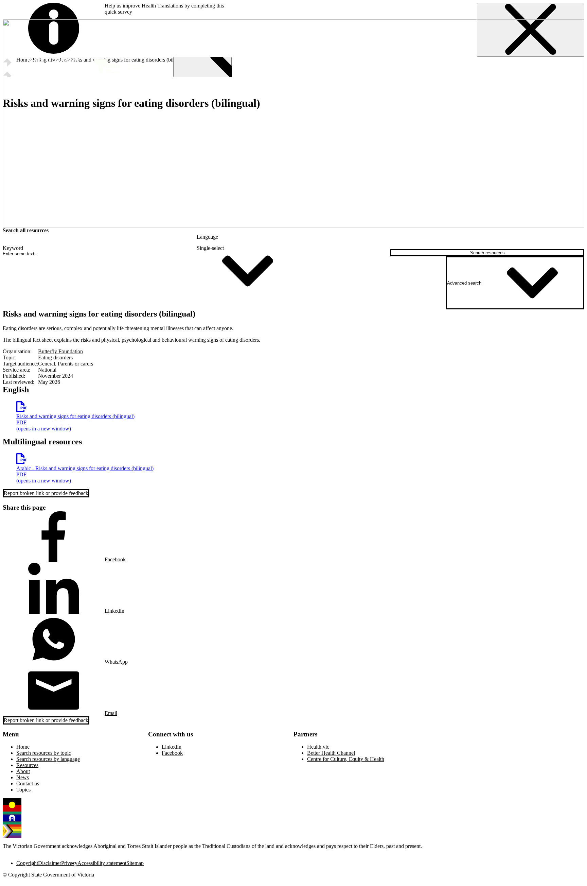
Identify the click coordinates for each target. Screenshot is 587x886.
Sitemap (135, 863)
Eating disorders (55, 357)
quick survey (118, 12)
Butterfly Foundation (60, 351)
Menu (11, 734)
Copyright (27, 863)
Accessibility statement (101, 863)
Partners (305, 734)
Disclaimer (49, 863)
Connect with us (170, 734)
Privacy (69, 863)
